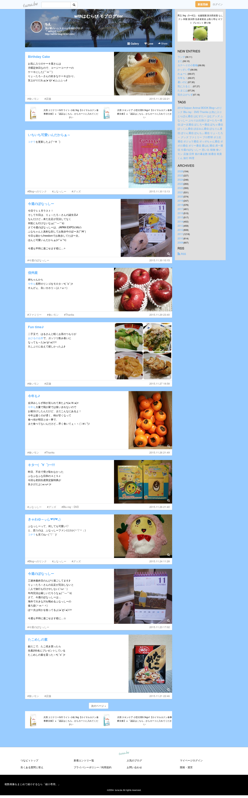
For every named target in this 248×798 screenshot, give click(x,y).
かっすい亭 (184, 69)
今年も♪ (34, 395)
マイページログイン (191, 760)
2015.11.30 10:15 (159, 260)
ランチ (181, 57)
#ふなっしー (59, 191)
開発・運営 (186, 767)
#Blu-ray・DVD (70, 507)
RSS (183, 254)
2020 (180, 196)
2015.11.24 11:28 (159, 561)
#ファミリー (34, 314)
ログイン (218, 4)
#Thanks (69, 314)
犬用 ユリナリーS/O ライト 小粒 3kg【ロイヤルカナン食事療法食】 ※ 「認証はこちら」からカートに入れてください (71, 113)
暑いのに (183, 82)
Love (150, 43)
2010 (180, 238)
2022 (180, 188)
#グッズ (76, 191)
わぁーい (183, 73)
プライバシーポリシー (86, 767)
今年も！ (183, 78)
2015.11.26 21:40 (159, 507)
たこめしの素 (38, 639)
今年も (32, 283)
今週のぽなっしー (41, 203)
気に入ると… (185, 86)
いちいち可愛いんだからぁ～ (49, 134)
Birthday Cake (39, 56)
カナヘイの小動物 (188, 65)
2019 (180, 200)
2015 (180, 217)
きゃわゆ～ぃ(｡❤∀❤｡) (44, 519)
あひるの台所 (35, 338)
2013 (180, 225)
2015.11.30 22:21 (159, 98)
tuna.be (123, 753)
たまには (183, 90)
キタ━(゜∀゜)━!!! (41, 464)
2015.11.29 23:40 (159, 314)
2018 (180, 205)
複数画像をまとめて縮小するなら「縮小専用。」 (32, 784)
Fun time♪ (36, 327)
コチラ (32, 141)
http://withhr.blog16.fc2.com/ (60, 34)
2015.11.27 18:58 (159, 383)
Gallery (134, 43)
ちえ (48, 24)
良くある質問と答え (32, 767)
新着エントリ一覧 (84, 760)
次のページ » (98, 706)
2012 (180, 230)
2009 (180, 242)
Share (163, 43)
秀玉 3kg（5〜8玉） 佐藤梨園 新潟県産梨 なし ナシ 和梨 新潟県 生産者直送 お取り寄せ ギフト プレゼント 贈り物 (200, 19)
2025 (180, 175)
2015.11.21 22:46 (159, 696)
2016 (180, 213)
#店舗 (47, 98)
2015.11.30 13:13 (159, 191)
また (180, 61)
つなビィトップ (29, 760)
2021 (180, 192)
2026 (180, 171)
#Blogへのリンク (37, 191)
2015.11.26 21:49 (159, 452)
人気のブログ (134, 760)
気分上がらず (185, 94)
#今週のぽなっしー (38, 260)
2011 (180, 234)
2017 (180, 209)
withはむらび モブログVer (98, 16)
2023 (180, 183)
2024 (180, 179)
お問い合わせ (134, 767)
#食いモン (33, 98)
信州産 (33, 272)
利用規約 (106, 767)
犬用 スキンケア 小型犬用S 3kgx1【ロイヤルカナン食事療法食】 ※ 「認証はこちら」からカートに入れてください (144, 113)
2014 (180, 221)
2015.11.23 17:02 (159, 627)
